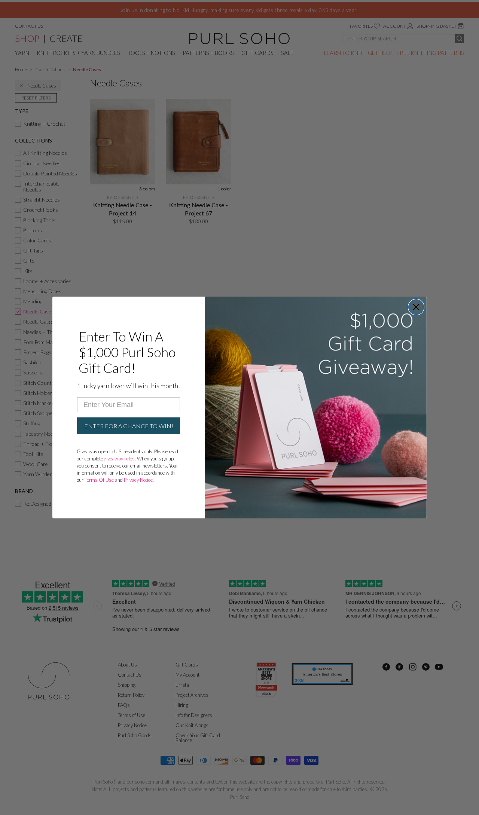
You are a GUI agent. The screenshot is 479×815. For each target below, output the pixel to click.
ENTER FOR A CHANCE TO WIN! (128, 425)
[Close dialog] (416, 307)
